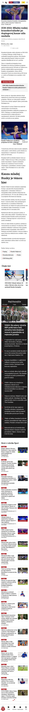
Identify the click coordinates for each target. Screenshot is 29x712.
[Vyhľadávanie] (3, 2)
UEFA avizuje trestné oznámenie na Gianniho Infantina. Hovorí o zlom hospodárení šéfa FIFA (8, 532)
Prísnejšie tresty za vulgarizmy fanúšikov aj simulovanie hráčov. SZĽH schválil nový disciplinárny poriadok (8, 480)
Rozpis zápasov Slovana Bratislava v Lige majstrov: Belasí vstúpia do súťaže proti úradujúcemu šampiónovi (9, 452)
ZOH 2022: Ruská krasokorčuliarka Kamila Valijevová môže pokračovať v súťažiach (14, 87)
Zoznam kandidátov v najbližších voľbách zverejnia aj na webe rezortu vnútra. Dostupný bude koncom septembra (15, 363)
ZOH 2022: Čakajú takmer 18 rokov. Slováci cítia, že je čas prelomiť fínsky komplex (14, 285)
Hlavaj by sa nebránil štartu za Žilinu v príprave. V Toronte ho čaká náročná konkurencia (9, 594)
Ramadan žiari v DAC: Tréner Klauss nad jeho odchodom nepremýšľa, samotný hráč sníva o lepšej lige (8, 669)
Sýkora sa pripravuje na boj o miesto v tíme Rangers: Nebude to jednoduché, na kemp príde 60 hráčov (9, 632)
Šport (7, 269)
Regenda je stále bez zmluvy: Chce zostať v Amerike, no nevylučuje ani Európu (8, 682)
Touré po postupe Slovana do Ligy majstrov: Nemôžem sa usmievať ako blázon (9, 571)
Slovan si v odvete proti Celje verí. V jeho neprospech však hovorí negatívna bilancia (8, 606)
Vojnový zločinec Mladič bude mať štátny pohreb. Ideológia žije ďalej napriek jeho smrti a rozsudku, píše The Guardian (16, 399)
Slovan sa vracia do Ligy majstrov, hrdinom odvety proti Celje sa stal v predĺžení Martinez (8, 583)
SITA (7, 44)
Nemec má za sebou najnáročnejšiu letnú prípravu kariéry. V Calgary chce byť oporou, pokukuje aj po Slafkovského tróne (9, 656)
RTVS (4, 44)
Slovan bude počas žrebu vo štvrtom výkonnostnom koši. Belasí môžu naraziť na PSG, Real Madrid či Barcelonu (9, 546)
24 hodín (4, 304)
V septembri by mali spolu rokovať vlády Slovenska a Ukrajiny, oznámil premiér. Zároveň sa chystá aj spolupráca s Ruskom (16, 343)
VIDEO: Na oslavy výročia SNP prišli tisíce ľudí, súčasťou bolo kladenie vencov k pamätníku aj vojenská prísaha (15, 330)
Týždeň (24, 304)
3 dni (14, 304)
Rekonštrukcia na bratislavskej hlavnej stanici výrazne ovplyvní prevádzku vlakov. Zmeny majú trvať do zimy (15, 431)
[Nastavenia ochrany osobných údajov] (3, 709)
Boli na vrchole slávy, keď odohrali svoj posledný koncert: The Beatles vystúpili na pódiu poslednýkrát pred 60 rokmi (16, 374)
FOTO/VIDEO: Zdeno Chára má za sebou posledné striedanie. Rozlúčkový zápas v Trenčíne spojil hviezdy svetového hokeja (9, 694)
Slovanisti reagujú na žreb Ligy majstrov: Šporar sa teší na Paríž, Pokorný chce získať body (9, 507)
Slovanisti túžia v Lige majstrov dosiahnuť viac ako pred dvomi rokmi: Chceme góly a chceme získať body (8, 559)
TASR (11, 44)
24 (23, 2)
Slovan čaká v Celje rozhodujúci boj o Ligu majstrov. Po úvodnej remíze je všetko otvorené (8, 644)
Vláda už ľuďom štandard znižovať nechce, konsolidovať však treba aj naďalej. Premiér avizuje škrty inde (16, 420)
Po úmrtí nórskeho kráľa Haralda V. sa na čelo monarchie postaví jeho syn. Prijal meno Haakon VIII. (16, 353)
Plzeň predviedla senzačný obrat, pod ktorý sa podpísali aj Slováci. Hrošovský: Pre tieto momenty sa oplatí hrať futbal (9, 494)
